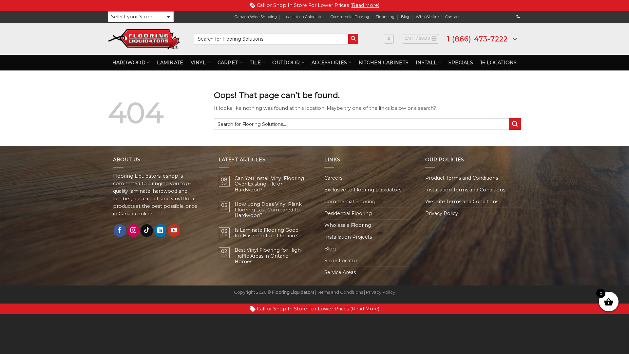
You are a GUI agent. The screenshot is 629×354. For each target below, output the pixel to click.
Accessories (329, 63)
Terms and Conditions (340, 292)
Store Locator (340, 261)
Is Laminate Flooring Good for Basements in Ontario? (266, 233)
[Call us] (518, 17)
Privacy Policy (441, 213)
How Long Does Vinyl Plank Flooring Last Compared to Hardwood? (268, 210)
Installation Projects (348, 237)
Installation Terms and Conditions (465, 190)
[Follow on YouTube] (174, 230)
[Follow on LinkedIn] (160, 230)
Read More (365, 5)
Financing (385, 16)
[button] (141, 16)
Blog (405, 16)
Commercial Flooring (350, 16)
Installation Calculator (303, 16)
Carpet (228, 63)
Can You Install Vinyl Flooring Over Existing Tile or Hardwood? (269, 184)
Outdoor (286, 63)
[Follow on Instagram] (133, 230)
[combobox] (271, 39)
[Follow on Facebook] (120, 230)
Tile (255, 63)
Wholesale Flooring (347, 225)
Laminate (170, 63)
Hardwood (128, 63)
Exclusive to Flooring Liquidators (362, 190)
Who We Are (427, 16)
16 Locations (498, 63)
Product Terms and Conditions (461, 178)
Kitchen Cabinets (384, 63)
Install (426, 63)
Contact (452, 16)
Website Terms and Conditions (461, 202)
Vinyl (198, 63)
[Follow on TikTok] (147, 230)
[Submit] (353, 39)
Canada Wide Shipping (256, 16)
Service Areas (340, 272)
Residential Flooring (348, 213)
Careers (333, 178)
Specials (460, 63)
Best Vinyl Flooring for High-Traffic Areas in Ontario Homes (269, 256)
